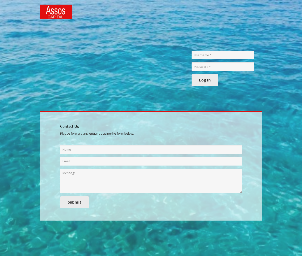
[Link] (56, 12)
